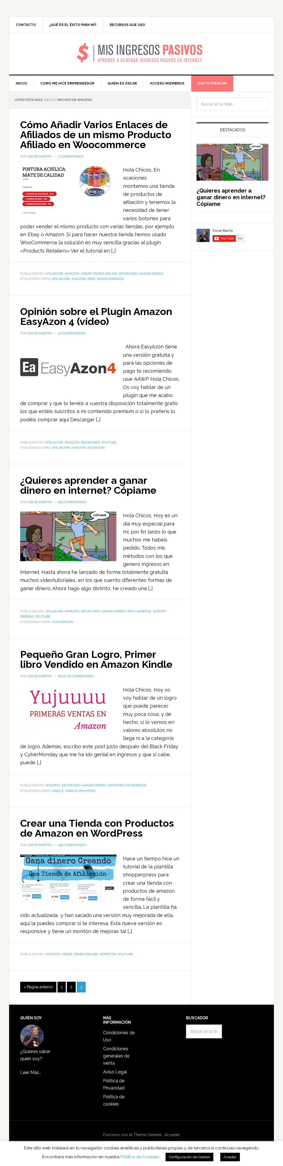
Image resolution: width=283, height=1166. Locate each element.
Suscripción (62, 622)
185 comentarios (72, 502)
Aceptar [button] (230, 1157)
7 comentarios (70, 156)
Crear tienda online (99, 273)
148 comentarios (72, 845)
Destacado (128, 273)
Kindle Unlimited (80, 791)
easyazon (96, 448)
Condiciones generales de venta (116, 1056)
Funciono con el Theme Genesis (132, 1135)
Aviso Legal (115, 1072)
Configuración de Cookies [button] (189, 1157)
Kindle (58, 791)
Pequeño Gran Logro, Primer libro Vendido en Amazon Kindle (96, 659)
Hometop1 (107, 954)
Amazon (72, 273)
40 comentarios (71, 333)
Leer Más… (30, 1072)
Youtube (108, 442)
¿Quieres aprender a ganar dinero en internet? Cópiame (88, 485)
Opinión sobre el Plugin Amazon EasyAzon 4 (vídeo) (96, 316)
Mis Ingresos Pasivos (142, 46)
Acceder (172, 1135)
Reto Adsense (139, 611)
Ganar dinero (151, 273)
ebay (91, 279)
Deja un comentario (75, 676)
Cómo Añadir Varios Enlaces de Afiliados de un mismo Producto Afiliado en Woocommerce (95, 134)
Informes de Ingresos (127, 785)
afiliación (61, 279)
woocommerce (110, 279)
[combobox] (232, 104)
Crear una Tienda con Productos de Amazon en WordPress (97, 828)
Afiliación (54, 273)
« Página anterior (38, 987)
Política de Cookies (139, 1156)
